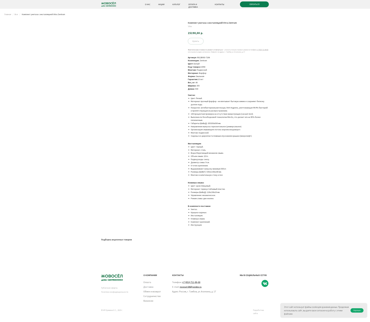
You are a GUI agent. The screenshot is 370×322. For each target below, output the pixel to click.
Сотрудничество (152, 296)
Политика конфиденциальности (114, 292)
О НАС (147, 4)
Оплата (147, 282)
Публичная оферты (109, 288)
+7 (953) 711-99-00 (262, 50)
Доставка (148, 286)
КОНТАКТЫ (219, 4)
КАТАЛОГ (176, 4)
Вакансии (148, 300)
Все (16, 14)
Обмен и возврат (152, 291)
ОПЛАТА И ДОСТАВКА (193, 5)
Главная (7, 14)
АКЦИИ (161, 4)
